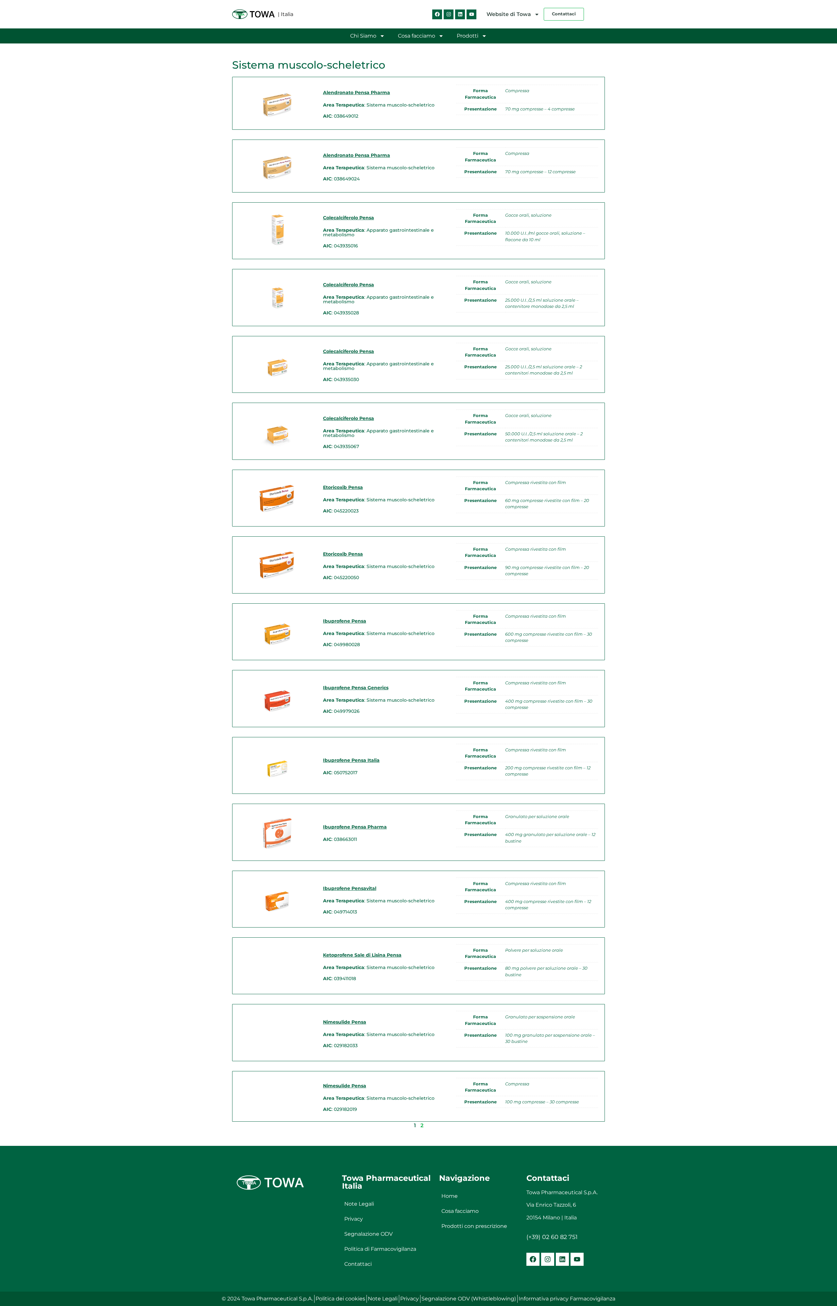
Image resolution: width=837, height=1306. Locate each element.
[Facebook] (437, 14)
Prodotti (467, 36)
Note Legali (359, 1204)
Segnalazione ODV (368, 1234)
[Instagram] (448, 14)
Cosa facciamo (416, 36)
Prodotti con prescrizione (474, 1226)
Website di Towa (509, 14)
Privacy (353, 1219)
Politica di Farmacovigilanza (380, 1249)
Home (449, 1196)
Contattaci (358, 1264)
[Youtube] (471, 14)
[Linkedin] (460, 14)
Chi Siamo (363, 36)
